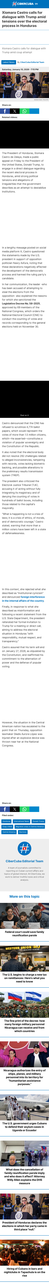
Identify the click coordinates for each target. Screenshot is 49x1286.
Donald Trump (38, 821)
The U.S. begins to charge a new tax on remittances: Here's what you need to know (24, 978)
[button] (5, 111)
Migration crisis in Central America (30, 827)
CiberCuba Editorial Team (32, 62)
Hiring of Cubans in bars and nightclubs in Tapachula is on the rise (24, 1272)
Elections (22, 832)
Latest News (9, 62)
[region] (24, 37)
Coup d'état (7, 827)
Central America (9, 832)
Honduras (6, 821)
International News (21, 821)
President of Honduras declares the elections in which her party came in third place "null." (24, 1226)
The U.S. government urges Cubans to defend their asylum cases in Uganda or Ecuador (24, 1127)
